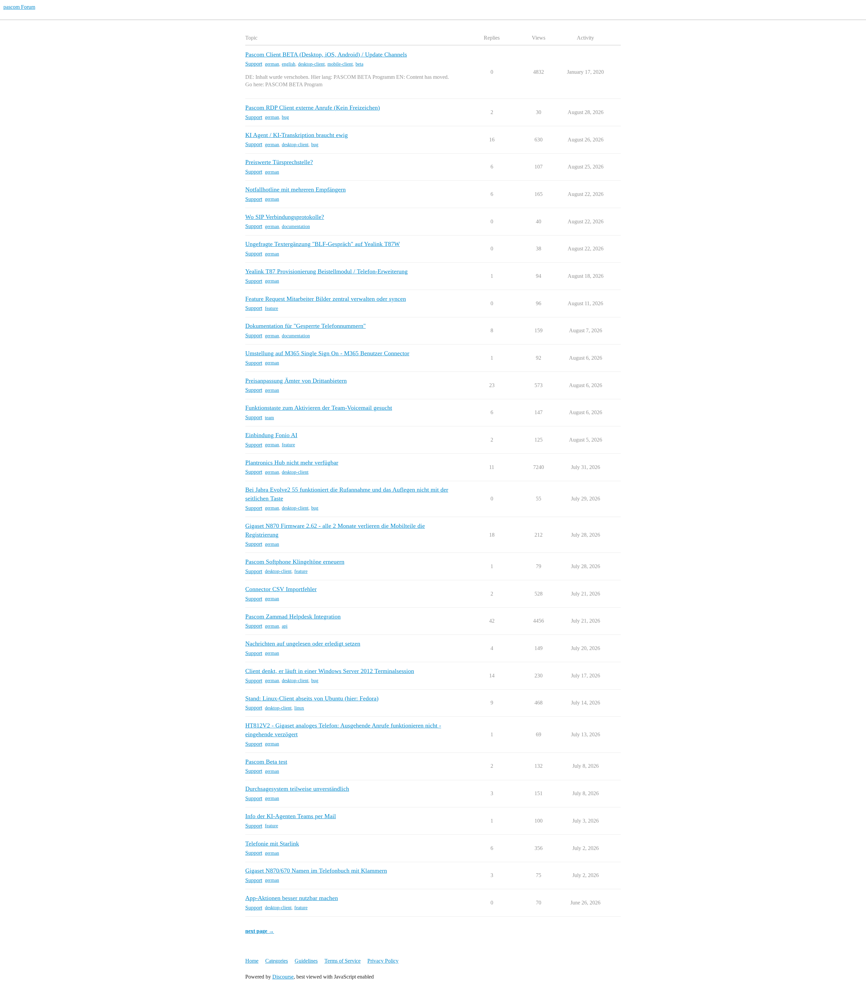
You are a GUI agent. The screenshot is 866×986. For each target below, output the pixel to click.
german (272, 64)
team (269, 417)
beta (359, 64)
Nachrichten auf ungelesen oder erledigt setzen (302, 643)
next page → (259, 931)
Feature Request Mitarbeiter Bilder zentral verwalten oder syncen (325, 298)
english (288, 64)
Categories (276, 961)
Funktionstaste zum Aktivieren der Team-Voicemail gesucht (318, 407)
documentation (296, 226)
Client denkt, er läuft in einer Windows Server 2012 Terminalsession (329, 671)
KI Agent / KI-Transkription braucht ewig (296, 135)
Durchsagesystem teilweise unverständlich (297, 788)
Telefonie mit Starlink (272, 843)
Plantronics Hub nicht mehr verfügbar (291, 462)
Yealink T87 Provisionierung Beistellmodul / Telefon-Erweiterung (326, 271)
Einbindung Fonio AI (271, 435)
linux (299, 708)
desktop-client (311, 64)
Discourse (283, 977)
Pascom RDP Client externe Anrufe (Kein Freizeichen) (312, 107)
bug (285, 117)
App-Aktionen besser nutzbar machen (291, 898)
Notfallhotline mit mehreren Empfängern (295, 189)
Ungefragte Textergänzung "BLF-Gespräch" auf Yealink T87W (322, 244)
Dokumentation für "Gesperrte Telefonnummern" (305, 325)
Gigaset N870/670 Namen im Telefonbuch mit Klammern (316, 870)
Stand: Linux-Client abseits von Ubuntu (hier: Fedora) (312, 698)
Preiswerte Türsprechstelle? (279, 162)
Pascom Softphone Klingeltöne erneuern (294, 561)
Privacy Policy (382, 961)
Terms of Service (342, 961)
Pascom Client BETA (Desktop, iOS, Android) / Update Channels (326, 54)
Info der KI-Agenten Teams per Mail (290, 816)
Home (251, 961)
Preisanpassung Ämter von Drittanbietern (296, 380)
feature (271, 308)
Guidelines (306, 961)
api (285, 626)
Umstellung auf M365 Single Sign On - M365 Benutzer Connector (327, 353)
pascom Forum (19, 7)
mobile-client (340, 64)
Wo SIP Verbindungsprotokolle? (284, 217)
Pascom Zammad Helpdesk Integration (293, 616)
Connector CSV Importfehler (281, 589)
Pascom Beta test (266, 761)
